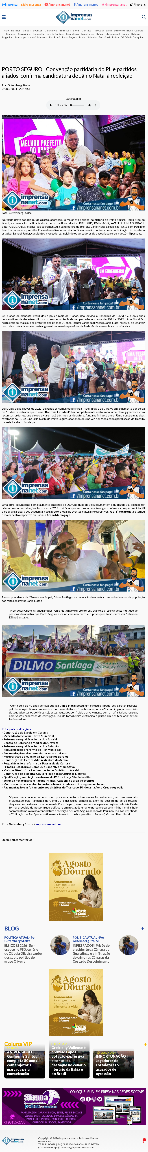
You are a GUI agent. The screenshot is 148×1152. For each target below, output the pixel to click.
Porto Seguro (69, 37)
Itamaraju (20, 37)
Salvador (92, 37)
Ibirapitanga (87, 33)
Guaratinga (72, 33)
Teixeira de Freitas (109, 37)
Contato (86, 30)
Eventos (37, 30)
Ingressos (65, 30)
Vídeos (27, 30)
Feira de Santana (55, 33)
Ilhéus (99, 33)
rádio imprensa (31, 4)
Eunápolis (38, 33)
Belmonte (119, 30)
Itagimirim (7, 37)
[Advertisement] (74, 50)
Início (6, 30)
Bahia (109, 30)
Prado (82, 37)
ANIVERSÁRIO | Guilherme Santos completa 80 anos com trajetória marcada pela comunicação (22, 1063)
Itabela (125, 33)
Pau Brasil (54, 37)
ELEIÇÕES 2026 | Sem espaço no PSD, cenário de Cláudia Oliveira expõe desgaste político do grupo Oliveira (23, 953)
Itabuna (135, 33)
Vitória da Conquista (132, 37)
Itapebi (31, 37)
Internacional (112, 33)
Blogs (76, 30)
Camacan (11, 33)
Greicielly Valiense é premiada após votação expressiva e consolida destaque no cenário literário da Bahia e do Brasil (68, 1060)
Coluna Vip (51, 30)
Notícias (15, 30)
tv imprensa (10, 4)
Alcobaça (99, 30)
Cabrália (138, 30)
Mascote (42, 37)
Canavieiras (24, 33)
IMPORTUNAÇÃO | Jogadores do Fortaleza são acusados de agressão (112, 1065)
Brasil (130, 30)
